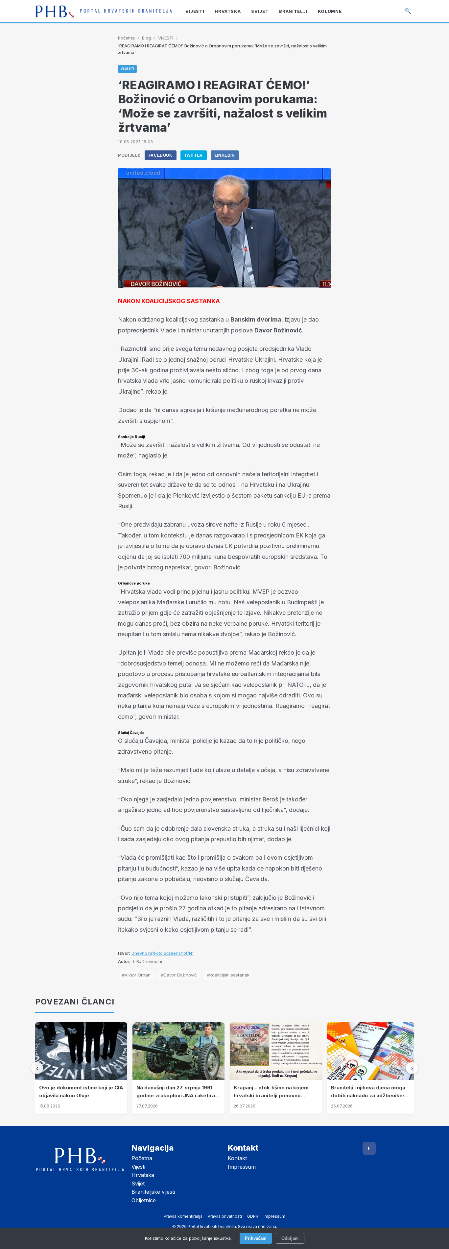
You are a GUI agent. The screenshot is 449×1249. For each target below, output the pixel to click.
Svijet (138, 1183)
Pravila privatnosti (225, 1216)
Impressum (242, 1166)
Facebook (161, 155)
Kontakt (237, 1158)
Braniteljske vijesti (153, 1191)
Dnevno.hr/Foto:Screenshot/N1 (162, 953)
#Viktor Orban (136, 974)
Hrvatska (142, 1175)
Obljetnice (143, 1200)
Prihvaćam (256, 1238)
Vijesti (138, 1166)
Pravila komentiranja (183, 1216)
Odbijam (290, 1238)
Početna (126, 37)
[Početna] (103, 11)
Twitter (193, 155)
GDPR (252, 1216)
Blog (146, 37)
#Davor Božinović (179, 974)
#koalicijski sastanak (228, 974)
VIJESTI (165, 37)
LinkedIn (225, 155)
